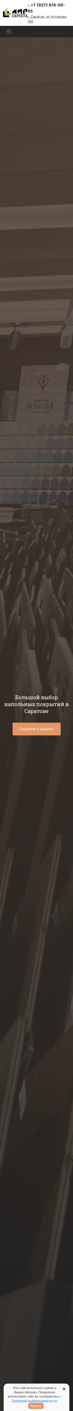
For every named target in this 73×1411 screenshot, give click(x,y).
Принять (36, 1406)
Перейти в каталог (36, 729)
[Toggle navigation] (9, 31)
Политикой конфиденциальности (34, 1400)
